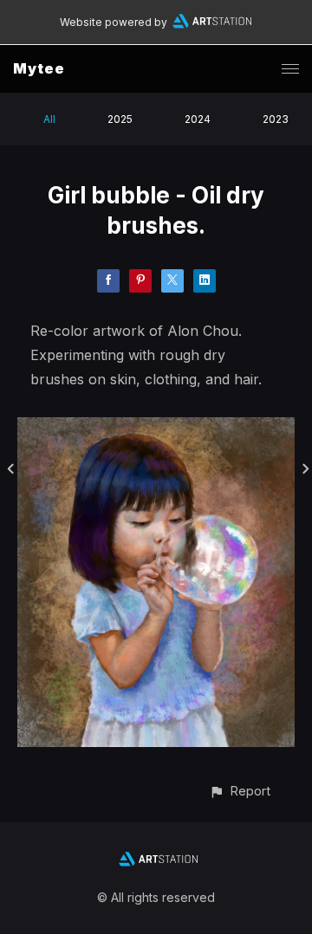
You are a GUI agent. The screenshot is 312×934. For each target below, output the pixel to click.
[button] (239, 790)
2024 (198, 119)
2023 (276, 119)
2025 (120, 119)
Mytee (39, 68)
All (49, 119)
